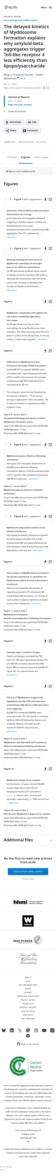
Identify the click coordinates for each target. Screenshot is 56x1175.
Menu (44, 8)
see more (11, 237)
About (28, 977)
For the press (28, 1011)
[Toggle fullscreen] (7, 1166)
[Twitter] (20, 1032)
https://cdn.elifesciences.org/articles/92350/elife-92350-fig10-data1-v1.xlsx (26, 819)
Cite (34, 122)
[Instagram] (36, 1032)
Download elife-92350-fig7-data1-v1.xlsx (22, 629)
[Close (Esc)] (1, 1166)
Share (13, 130)
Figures (25, 157)
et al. (23, 78)
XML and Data (28, 1018)
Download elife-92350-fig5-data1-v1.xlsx (22, 505)
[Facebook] (28, 1037)
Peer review (41, 157)
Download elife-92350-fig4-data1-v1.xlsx (22, 433)
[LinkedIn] (12, 1032)
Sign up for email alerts (28, 871)
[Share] (4, 1166)
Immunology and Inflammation (21, 20)
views (10, 142)
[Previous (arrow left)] (1, 1169)
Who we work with (28, 985)
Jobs (28, 981)
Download (15, 122)
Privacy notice (28, 878)
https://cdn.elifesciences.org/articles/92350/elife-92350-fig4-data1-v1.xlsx (26, 427)
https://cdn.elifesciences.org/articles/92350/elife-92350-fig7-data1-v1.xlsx (26, 624)
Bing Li (8, 75)
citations (41, 142)
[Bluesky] (4, 1032)
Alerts (28, 989)
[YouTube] (44, 1032)
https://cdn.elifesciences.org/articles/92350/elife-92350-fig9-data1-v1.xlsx (26, 752)
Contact (28, 992)
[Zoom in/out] (10, 1166)
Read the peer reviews (20, 105)
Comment (33, 131)
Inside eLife (28, 1003)
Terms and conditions (28, 996)
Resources (28, 1015)
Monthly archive (28, 1007)
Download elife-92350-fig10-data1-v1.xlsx (22, 825)
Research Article (12, 16)
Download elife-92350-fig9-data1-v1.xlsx (22, 757)
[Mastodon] (28, 1032)
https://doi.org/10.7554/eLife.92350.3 (23, 88)
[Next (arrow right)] (4, 1169)
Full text (12, 157)
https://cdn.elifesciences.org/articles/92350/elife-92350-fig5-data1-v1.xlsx (26, 499)
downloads (26, 142)
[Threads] (52, 1032)
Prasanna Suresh (23, 75)
